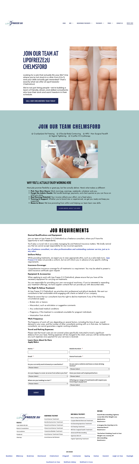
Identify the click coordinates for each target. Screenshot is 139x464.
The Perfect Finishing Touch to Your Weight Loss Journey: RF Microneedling (109, 435)
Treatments (99, 23)
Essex (70, 452)
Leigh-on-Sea (118, 456)
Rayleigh (130, 456)
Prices (109, 23)
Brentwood (42, 456)
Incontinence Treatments (83, 23)
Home (64, 23)
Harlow (96, 456)
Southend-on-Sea (53, 462)
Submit (36, 392)
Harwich (106, 456)
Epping (87, 456)
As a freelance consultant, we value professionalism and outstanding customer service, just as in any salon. (68, 250)
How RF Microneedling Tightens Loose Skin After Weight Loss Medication (108, 417)
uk (67, 452)
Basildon (9, 456)
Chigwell (65, 456)
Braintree (30, 456)
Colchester (77, 456)
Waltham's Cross (86, 462)
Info (70, 23)
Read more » (101, 421)
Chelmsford (54, 456)
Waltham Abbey (70, 462)
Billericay (19, 456)
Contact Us (120, 23)
